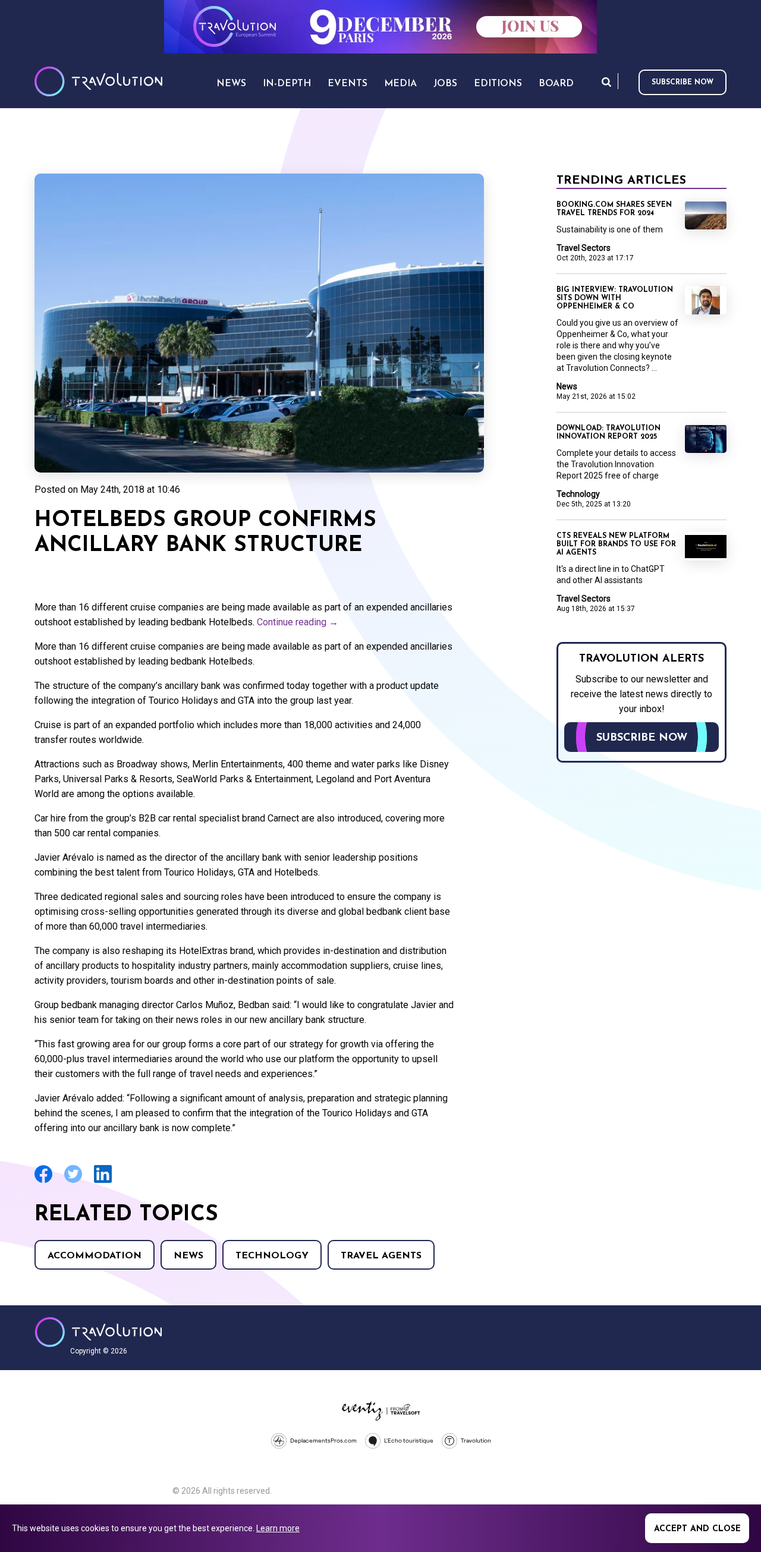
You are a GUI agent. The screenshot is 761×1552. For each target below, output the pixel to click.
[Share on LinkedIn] (103, 1181)
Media (400, 84)
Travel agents (381, 1256)
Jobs (445, 84)
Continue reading (297, 622)
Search (606, 82)
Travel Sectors (583, 247)
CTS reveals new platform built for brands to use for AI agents (616, 544)
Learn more (278, 1528)
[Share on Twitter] (73, 1181)
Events (347, 84)
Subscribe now (682, 82)
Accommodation (94, 1256)
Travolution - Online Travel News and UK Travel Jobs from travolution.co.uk (98, 1332)
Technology (272, 1256)
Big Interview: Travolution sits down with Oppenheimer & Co (614, 298)
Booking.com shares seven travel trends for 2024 (614, 209)
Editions (498, 84)
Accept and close (697, 1529)
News (188, 1256)
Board (556, 84)
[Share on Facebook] (43, 1181)
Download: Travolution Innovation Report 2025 (608, 432)
